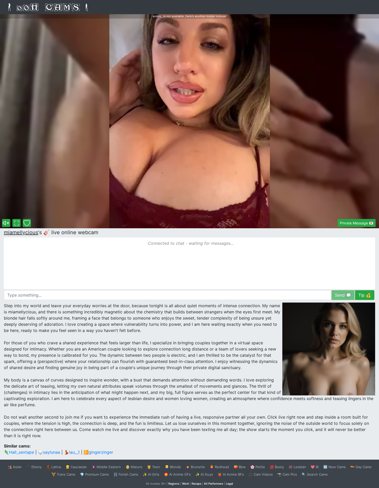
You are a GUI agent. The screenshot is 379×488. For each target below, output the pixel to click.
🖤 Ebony (34, 467)
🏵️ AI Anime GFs (177, 474)
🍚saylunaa (49, 452)
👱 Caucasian (76, 467)
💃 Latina (53, 467)
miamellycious (21, 232)
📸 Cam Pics (287, 474)
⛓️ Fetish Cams (125, 474)
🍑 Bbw (240, 467)
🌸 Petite (257, 467)
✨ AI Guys (204, 474)
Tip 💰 (364, 295)
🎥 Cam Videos (261, 474)
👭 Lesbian (297, 467)
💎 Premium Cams (94, 474)
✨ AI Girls (151, 474)
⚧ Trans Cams (63, 474)
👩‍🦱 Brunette (195, 467)
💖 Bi (315, 467)
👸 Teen (153, 467)
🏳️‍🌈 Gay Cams (361, 467)
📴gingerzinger (98, 452)
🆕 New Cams (334, 467)
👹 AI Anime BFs (231, 474)
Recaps (196, 483)
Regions (173, 483)
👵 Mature (134, 467)
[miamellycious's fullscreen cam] (16, 223)
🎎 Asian (15, 467)
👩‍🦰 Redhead (219, 467)
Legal (229, 483)
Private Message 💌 (356, 223)
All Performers (213, 483)
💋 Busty (277, 467)
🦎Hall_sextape (19, 452)
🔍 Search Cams (315, 474)
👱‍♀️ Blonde (173, 467)
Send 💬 (343, 295)
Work (185, 483)
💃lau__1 (72, 452)
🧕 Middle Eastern (106, 467)
